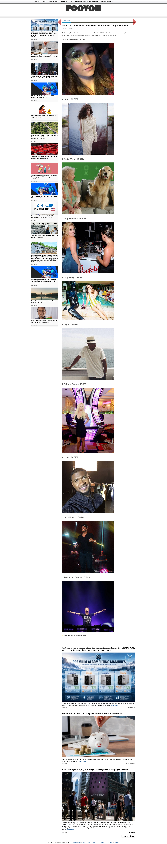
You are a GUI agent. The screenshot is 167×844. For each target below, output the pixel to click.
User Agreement (77, 842)
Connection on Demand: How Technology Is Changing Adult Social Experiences (44, 176)
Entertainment (53, 1)
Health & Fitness (80, 1)
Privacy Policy (86, 842)
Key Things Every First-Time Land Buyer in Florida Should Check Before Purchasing (44, 136)
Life (71, 1)
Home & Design (106, 1)
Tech (44, 1)
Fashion (64, 1)
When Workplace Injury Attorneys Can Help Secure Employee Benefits (44, 77)
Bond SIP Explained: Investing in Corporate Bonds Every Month (41, 55)
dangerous (67, 635)
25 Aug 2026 (37, 1)
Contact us (94, 842)
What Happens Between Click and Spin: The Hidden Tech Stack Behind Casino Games (44, 281)
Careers (117, 842)
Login (121, 14)
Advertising (102, 842)
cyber (73, 635)
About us (110, 842)
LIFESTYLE (34, 39)
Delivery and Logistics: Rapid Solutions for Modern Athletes (44, 216)
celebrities (79, 635)
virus (84, 635)
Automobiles (93, 1)
